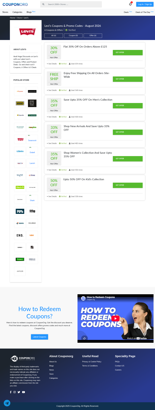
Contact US (119, 366)
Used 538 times (76, 196)
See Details (52, 64)
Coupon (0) (73, 35)
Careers (118, 370)
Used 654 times (76, 64)
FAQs (117, 362)
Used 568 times (76, 90)
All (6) (53, 35)
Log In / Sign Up (145, 4)
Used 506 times (76, 170)
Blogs (31, 12)
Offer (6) (92, 35)
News (51, 370)
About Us (53, 362)
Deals (128, 12)
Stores (5, 12)
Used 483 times (76, 143)
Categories (17, 12)
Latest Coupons (39, 337)
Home (12, 18)
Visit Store (26, 31)
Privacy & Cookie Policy (91, 362)
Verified (64, 64)
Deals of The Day (145, 12)
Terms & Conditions (90, 366)
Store (19, 18)
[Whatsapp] (7, 403)
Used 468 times (76, 117)
